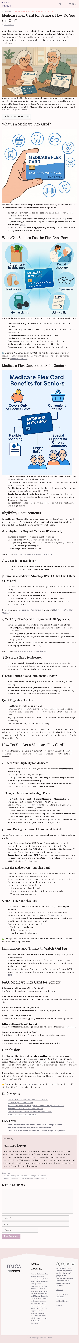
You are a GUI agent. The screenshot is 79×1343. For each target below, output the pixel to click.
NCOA (11, 975)
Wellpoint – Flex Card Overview (22, 1114)
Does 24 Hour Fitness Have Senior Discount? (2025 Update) (36, 1131)
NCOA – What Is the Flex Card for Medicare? (28, 1100)
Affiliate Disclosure (63, 1301)
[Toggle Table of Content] (26, 116)
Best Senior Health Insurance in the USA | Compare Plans (35, 1125)
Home (4, 11)
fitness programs (55, 915)
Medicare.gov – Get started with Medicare (33, 554)
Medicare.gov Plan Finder (29, 610)
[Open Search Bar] (60, 4)
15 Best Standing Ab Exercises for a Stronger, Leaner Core (25, 1176)
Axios (23, 225)
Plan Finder (70, 1027)
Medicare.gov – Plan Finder (20, 1103)
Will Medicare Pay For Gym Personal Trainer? (29, 1128)
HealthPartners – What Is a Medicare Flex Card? (30, 1112)
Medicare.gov (28, 1084)
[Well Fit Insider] (6, 4)
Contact (59, 1305)
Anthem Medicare (19, 359)
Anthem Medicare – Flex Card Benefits (25, 1109)
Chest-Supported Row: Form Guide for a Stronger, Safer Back (26, 1178)
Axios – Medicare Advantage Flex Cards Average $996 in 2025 (36, 1106)
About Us (59, 1290)
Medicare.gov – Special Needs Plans (30, 651)
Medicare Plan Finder (32, 805)
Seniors (10, 11)
